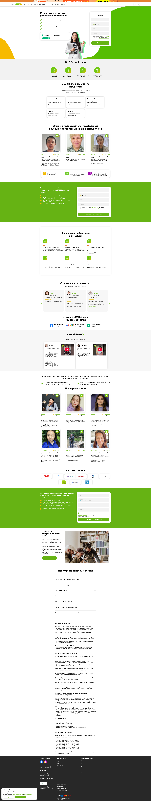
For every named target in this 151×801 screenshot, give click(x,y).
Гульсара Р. (44, 450)
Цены (58, 774)
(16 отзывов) (82, 450)
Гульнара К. (94, 450)
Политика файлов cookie (61, 784)
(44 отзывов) (57, 154)
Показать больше (48, 305)
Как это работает (43, 4)
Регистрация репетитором (54, 4)
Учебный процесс (60, 769)
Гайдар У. (43, 154)
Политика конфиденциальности (63, 782)
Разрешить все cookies (20, 797)
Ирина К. (68, 414)
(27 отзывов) (82, 154)
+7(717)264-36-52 (45, 771)
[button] (149, 1)
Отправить (100, 43)
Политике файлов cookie (28, 794)
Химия (82, 764)
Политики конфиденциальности (104, 38)
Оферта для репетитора (61, 778)
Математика (84, 767)
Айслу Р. (43, 414)
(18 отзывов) (57, 414)
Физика (83, 761)
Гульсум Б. (93, 154)
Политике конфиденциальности (17, 794)
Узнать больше (49, 557)
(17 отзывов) (57, 450)
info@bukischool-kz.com (45, 768)
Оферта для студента (61, 780)
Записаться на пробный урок (94, 214)
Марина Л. (69, 154)
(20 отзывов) (107, 154)
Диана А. (93, 414)
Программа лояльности (61, 786)
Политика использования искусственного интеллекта (62, 789)
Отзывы (58, 771)
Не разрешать (9, 797)
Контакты (58, 763)
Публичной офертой (105, 36)
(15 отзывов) (107, 450)
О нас (58, 761)
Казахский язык (85, 773)
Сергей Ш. (69, 450)
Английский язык (85, 770)
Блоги (58, 776)
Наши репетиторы (34, 4)
